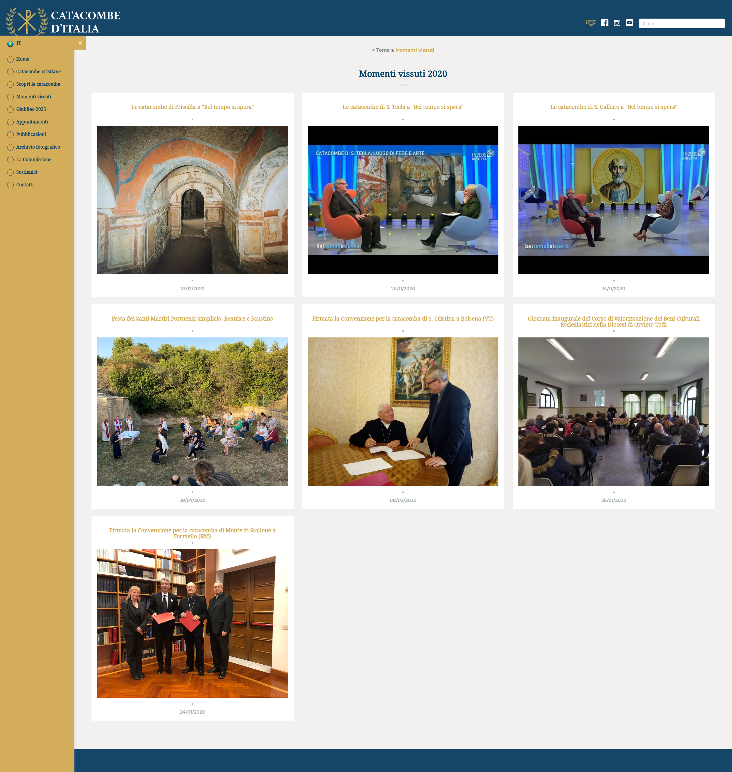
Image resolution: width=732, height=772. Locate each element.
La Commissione (34, 159)
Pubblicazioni (31, 134)
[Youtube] (629, 23)
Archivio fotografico (38, 147)
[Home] (64, 20)
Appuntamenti (32, 122)
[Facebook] (605, 23)
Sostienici (26, 172)
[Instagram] (617, 23)
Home (22, 59)
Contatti (25, 184)
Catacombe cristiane (38, 71)
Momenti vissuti (33, 96)
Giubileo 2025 (31, 109)
